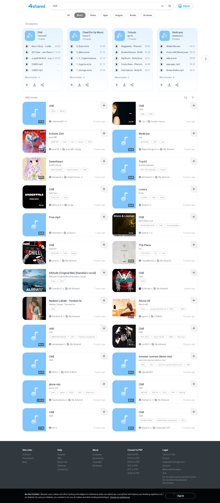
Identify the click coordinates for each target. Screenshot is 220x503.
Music (80, 15)
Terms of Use (169, 454)
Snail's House (72, 170)
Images (119, 15)
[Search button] (169, 6)
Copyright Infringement (174, 462)
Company (97, 454)
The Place (145, 253)
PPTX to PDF (133, 458)
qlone (62, 393)
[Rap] (73, 253)
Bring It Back (159, 337)
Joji (162, 142)
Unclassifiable (173, 225)
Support (61, 454)
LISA (142, 114)
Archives (147, 15)
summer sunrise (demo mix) (170, 365)
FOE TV (155, 393)
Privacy (166, 458)
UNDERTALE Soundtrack (167, 420)
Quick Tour (62, 462)
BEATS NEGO (71, 372)
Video (93, 15)
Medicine (145, 142)
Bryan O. (146, 428)
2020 (143, 281)
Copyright (97, 462)
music (80, 142)
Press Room (28, 458)
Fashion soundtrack (87, 337)
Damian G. (147, 400)
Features (61, 466)
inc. (155, 253)
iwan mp (54, 142)
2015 (183, 420)
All (68, 15)
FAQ (59, 458)
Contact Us (62, 469)
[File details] (34, 113)
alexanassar (58, 344)
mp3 (64, 142)
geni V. (145, 316)
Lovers (144, 198)
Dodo (162, 198)
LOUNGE (158, 316)
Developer (97, 466)
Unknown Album (58, 337)
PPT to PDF (133, 469)
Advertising (97, 458)
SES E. (55, 372)
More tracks (31, 77)
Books (133, 15)
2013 (62, 281)
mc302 (145, 344)
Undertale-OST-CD (164, 428)
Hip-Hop (144, 393)
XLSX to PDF (133, 473)
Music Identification (172, 469)
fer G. (54, 428)
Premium (26, 454)
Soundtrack (146, 420)
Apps (105, 15)
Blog (24, 462)
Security (166, 466)
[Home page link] (36, 6)
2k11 (152, 365)
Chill (150, 114)
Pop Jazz (145, 337)
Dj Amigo (146, 288)
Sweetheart (56, 170)
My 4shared (74, 288)
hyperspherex (58, 400)
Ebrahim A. (57, 316)
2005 (182, 309)
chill (53, 111)
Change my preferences (120, 497)
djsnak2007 (147, 372)
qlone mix (90, 393)
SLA (164, 473)
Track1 (163, 170)
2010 (164, 393)
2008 (171, 337)
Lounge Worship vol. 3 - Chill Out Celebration (164, 309)
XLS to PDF (133, 466)
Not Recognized (148, 170)
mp (72, 142)
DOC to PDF (133, 454)
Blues (62, 111)
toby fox (55, 198)
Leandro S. (57, 288)
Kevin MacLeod (147, 225)
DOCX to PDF (134, 462)
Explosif (55, 253)
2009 (71, 393)
